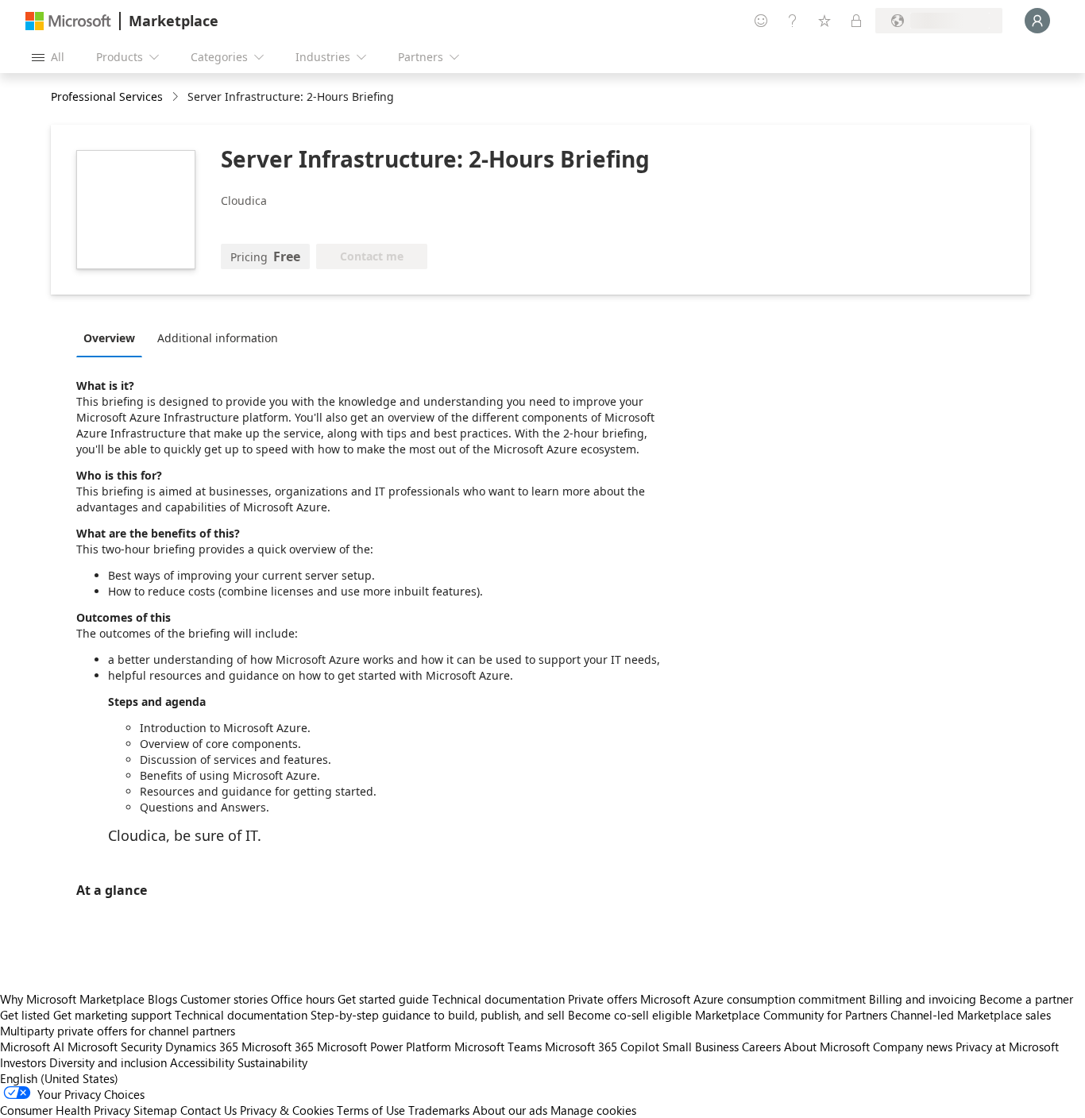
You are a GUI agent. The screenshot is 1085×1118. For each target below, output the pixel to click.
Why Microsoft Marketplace (72, 999)
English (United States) (59, 1078)
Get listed (25, 1015)
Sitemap (155, 1110)
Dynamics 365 (201, 1046)
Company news (912, 1046)
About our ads (510, 1110)
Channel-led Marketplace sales (970, 1015)
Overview (109, 337)
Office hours (302, 999)
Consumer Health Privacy (65, 1110)
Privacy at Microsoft (1007, 1046)
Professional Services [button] (107, 96)
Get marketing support (112, 1015)
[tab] (113, 337)
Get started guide (383, 999)
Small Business (700, 1046)
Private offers (602, 999)
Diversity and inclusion (108, 1062)
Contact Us (208, 1110)
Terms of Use (371, 1110)
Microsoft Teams (498, 1046)
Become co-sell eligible (630, 1015)
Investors (23, 1062)
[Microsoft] (68, 21)
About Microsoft (827, 1046)
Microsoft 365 (277, 1046)
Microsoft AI (32, 1046)
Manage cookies (593, 1110)
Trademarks (438, 1110)
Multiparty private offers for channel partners (117, 1031)
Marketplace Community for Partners (791, 1015)
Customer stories (224, 999)
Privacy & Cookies (287, 1110)
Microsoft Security (115, 1046)
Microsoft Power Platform (384, 1046)
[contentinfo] (177, 97)
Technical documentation (498, 999)
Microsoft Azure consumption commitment (754, 999)
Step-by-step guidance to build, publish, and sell (438, 1015)
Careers (761, 1046)
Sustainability (272, 1062)
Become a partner (1026, 999)
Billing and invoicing (922, 999)
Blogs (162, 999)
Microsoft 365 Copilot (602, 1046)
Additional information (217, 337)
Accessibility (202, 1062)
